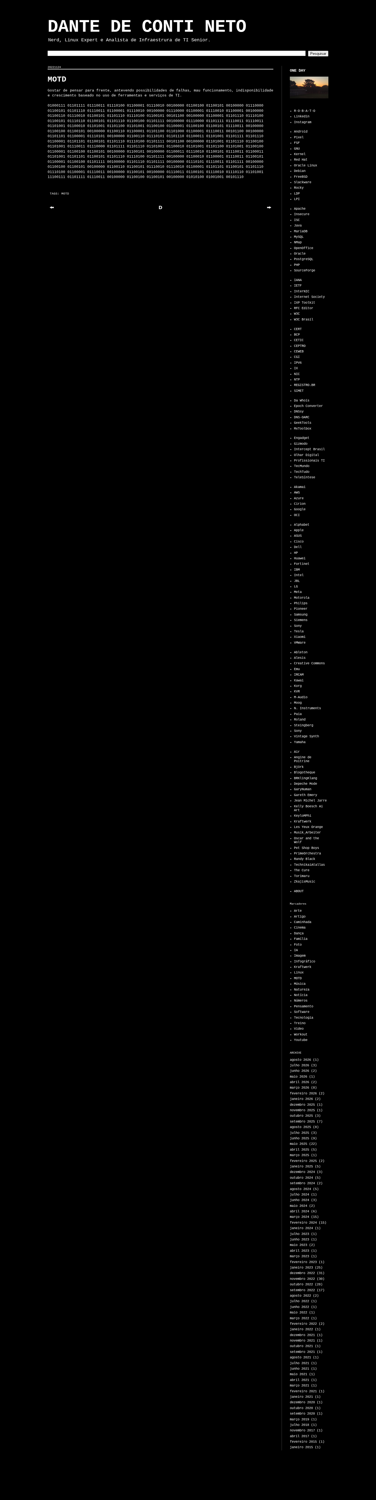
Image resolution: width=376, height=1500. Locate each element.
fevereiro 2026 (303, 1094)
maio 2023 (298, 1245)
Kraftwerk (302, 822)
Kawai (299, 680)
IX (296, 368)
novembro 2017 (302, 1430)
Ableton (300, 652)
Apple (299, 530)
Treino (300, 1023)
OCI (297, 515)
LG (296, 587)
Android (300, 132)
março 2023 (299, 1256)
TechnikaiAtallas (309, 865)
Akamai (300, 487)
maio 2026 (298, 1077)
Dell (298, 547)
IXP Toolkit (304, 303)
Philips (300, 603)
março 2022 (299, 1318)
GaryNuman (302, 789)
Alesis (300, 658)
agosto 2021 (300, 1357)
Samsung (300, 615)
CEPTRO (300, 346)
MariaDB (300, 231)
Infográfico (304, 962)
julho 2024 (299, 1195)
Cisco (299, 542)
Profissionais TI (309, 461)
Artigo (300, 917)
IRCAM (299, 675)
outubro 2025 (301, 1116)
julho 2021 (299, 1363)
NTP (297, 380)
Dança (299, 933)
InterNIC (301, 291)
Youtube (300, 1040)
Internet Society (309, 297)
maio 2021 (298, 1374)
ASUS (298, 536)
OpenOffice (303, 248)
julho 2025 (299, 1133)
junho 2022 (299, 1307)
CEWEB (299, 352)
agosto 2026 (300, 1060)
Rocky (299, 188)
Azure (299, 498)
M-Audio (300, 697)
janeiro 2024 (301, 1228)
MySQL (299, 237)
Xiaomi (300, 637)
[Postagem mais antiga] (269, 209)
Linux (299, 973)
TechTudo (301, 472)
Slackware (302, 182)
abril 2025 (299, 1150)
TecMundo (301, 466)
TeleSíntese (304, 477)
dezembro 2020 (302, 1402)
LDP (297, 194)
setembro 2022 (302, 1290)
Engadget (301, 438)
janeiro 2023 (301, 1268)
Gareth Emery (305, 795)
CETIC (299, 340)
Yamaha (300, 742)
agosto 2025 (300, 1127)
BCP (297, 335)
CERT (298, 329)
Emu (297, 669)
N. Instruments (307, 708)
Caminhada (302, 922)
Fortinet (301, 564)
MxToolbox (302, 429)
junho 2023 (299, 1240)
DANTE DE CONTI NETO (147, 27)
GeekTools (302, 423)
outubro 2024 (301, 1178)
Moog (298, 703)
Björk (299, 767)
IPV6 (298, 363)
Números (300, 1001)
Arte (298, 911)
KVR (297, 692)
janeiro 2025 (301, 1167)
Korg (298, 686)
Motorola (301, 598)
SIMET (299, 391)
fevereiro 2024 (303, 1223)
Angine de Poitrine (302, 759)
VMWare (300, 643)
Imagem (300, 956)
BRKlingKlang (305, 778)
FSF (297, 143)
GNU (297, 149)
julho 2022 (299, 1301)
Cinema (300, 928)
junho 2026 (299, 1071)
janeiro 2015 (301, 1447)
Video (299, 1029)
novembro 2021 (302, 1341)
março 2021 (299, 1386)
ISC (297, 220)
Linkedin (301, 116)
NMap (298, 242)
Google (300, 509)
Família (300, 939)
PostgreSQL (303, 259)
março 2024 (299, 1217)
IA (296, 950)
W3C (297, 314)
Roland (300, 720)
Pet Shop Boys (306, 848)
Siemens (300, 620)
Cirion (300, 504)
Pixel (299, 137)
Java (298, 226)
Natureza (301, 990)
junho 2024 (299, 1200)
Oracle (300, 254)
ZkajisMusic (304, 882)
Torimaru (301, 876)
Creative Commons (309, 663)
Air (297, 752)
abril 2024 (299, 1211)
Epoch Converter (308, 406)
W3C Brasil (303, 320)
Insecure (301, 214)
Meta (298, 592)
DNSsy (299, 412)
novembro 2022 (302, 1279)
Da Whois (301, 401)
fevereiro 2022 (303, 1324)
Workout (300, 1035)
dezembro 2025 (302, 1105)
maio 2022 (298, 1313)
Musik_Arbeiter (307, 833)
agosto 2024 (300, 1189)
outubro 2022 (301, 1284)
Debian (300, 171)
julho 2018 (299, 1425)
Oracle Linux (305, 166)
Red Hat (300, 160)
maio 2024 (298, 1206)
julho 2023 (299, 1234)
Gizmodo (300, 444)
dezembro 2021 (302, 1335)
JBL (297, 581)
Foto (298, 945)
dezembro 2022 (302, 1273)
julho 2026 (299, 1065)
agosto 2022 (300, 1296)
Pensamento (303, 1006)
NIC (297, 374)
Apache (300, 209)
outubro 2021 (301, 1346)
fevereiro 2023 (303, 1262)
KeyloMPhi (302, 816)
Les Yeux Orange (308, 827)
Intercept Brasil (309, 449)
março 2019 (299, 1419)
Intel (299, 575)
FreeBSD (300, 177)
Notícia (300, 995)
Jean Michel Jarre (310, 801)
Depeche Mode (305, 784)
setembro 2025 (302, 1122)
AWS (297, 493)
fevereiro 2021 (303, 1391)
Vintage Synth (306, 736)
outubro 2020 (301, 1408)
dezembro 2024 (302, 1172)
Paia (298, 714)
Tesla (299, 631)
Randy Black (304, 859)
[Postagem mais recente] (52, 209)
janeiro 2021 (301, 1397)
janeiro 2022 (301, 1329)
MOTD (65, 193)
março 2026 (299, 1088)
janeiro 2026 (301, 1099)
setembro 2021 (302, 1352)
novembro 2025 (302, 1110)
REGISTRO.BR (304, 385)
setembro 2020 (302, 1414)
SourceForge (304, 271)
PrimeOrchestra (307, 854)
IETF (298, 286)
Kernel (300, 154)
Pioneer (300, 609)
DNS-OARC (301, 417)
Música (300, 984)
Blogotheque (304, 773)
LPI (297, 199)
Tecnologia (303, 1018)
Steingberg (303, 725)
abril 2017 (299, 1436)
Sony (298, 626)
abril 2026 (299, 1082)
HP (296, 553)
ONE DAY (297, 70)
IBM (297, 570)
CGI (297, 357)
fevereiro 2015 (303, 1442)
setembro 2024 (302, 1183)
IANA (298, 280)
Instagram (302, 122)
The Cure (301, 870)
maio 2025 (298, 1144)
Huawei (300, 558)
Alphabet (301, 525)
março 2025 (299, 1155)
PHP (297, 265)
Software (301, 1012)
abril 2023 (299, 1251)
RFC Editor (303, 308)
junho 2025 (299, 1138)
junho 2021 (299, 1369)
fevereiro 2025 (303, 1161)
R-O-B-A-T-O (304, 111)
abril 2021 (299, 1380)
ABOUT (299, 891)
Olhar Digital (306, 455)
